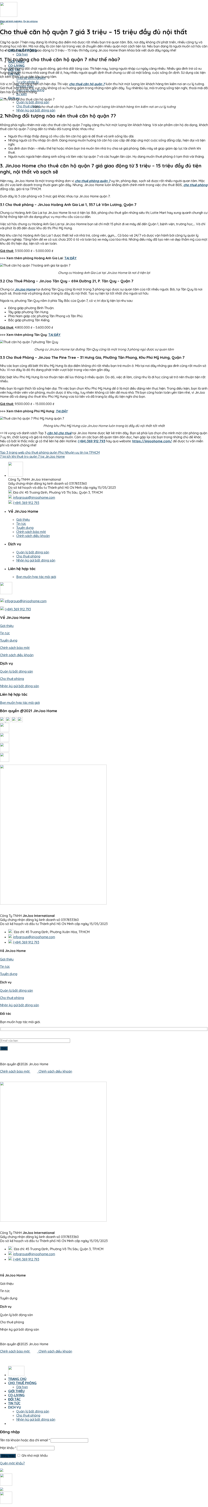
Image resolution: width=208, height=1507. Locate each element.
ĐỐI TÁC (14, 1399)
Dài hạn (22, 54)
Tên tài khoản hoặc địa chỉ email (25, 1440)
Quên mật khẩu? (12, 1463)
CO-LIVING (16, 66)
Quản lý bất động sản (32, 102)
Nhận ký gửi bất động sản (35, 110)
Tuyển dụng (25, 528)
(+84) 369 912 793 (26, 503)
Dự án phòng (30, 21)
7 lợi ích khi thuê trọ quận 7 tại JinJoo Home (32, 456)
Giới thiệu (23, 520)
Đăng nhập (8, 1455)
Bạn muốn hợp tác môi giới (36, 577)
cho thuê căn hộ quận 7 (87, 84)
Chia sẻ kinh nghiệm (11, 21)
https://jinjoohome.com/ (152, 441)
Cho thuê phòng (28, 106)
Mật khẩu (8, 1448)
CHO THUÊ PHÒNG (22, 1383)
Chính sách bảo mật (31, 532)
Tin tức (21, 524)
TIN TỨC (14, 1403)
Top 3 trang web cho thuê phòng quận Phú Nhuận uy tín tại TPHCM (50, 452)
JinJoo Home (25, 289)
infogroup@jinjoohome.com (34, 497)
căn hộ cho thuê (59, 433)
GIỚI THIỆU (16, 1391)
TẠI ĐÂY (70, 258)
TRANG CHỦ (17, 1379)
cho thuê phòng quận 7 (92, 181)
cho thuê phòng (195, 185)
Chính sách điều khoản (33, 536)
